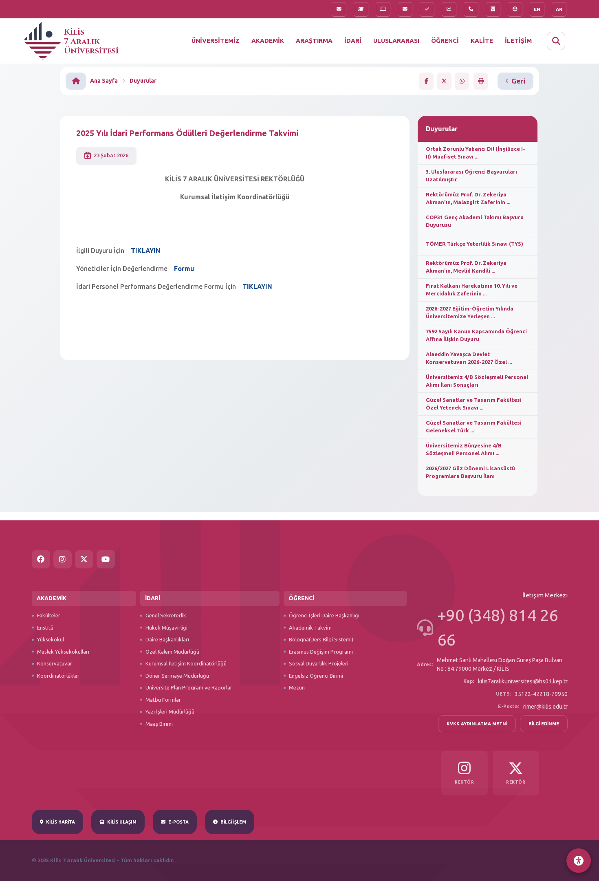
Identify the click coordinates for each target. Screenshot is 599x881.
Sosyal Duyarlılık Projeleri (318, 663)
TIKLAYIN (257, 286)
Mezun (297, 687)
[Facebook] (41, 559)
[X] (84, 559)
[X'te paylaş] (444, 81)
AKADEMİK (267, 40)
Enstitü (45, 627)
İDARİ (352, 40)
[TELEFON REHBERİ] (471, 9)
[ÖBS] (361, 9)
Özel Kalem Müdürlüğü (172, 651)
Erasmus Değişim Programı (321, 651)
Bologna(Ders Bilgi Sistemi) (321, 639)
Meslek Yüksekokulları (63, 651)
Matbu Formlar (163, 700)
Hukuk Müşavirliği (166, 627)
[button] (556, 41)
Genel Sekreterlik (165, 615)
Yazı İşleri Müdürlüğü (169, 711)
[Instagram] (62, 559)
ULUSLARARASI (396, 40)
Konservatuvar (54, 663)
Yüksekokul (50, 639)
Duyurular (143, 80)
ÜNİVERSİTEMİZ (216, 40)
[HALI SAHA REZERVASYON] (515, 9)
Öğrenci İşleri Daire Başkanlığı (324, 615)
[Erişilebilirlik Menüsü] (578, 860)
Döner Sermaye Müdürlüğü (177, 675)
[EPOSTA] (405, 9)
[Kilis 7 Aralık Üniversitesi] (43, 43)
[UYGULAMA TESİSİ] (493, 9)
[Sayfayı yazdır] (481, 81)
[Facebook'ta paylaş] (426, 81)
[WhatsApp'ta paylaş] (462, 81)
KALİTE (482, 40)
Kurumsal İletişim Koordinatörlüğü (186, 663)
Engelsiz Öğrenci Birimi (316, 675)
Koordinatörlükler (58, 675)
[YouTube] (106, 559)
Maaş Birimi (159, 724)
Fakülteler (48, 615)
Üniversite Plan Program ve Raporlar (188, 687)
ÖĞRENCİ (445, 40)
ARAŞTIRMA (314, 40)
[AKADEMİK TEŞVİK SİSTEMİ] (449, 9)
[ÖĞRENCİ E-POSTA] (339, 9)
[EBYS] (383, 9)
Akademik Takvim (310, 627)
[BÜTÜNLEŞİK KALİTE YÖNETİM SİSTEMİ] (427, 9)
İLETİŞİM (518, 40)
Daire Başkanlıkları (167, 639)
